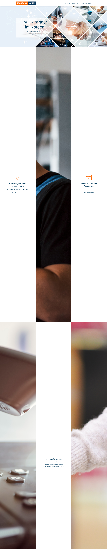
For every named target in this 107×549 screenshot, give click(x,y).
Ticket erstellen (86, 3)
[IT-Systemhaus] (26, 3)
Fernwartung (75, 3)
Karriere (67, 3)
